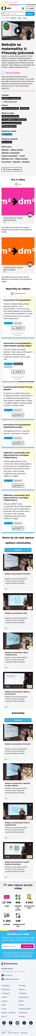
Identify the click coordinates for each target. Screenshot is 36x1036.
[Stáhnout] (13, 328)
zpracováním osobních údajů (22, 956)
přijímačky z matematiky (11, 153)
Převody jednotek (9, 126)
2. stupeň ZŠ (7, 134)
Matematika (6, 142)
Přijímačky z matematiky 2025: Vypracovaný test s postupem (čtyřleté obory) (16, 497)
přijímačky (13, 18)
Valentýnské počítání (10, 116)
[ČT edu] (6, 9)
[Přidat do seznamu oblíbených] (23, 328)
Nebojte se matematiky (11, 98)
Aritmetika (25, 108)
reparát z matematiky (10, 156)
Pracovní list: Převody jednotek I (17, 300)
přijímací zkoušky (17, 150)
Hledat (30, 14)
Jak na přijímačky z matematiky (14, 120)
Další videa (18, 550)
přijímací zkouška (21, 159)
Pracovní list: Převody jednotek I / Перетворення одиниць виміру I (17, 344)
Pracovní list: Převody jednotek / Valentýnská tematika (17, 425)
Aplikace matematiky (10, 108)
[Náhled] (18, 328)
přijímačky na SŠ (8, 159)
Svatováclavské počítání (11, 123)
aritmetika (26, 162)
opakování (16, 162)
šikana (19, 18)
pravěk (25, 18)
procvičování (6, 162)
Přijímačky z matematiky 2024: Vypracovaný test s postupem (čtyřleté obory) (16, 455)
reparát (22, 156)
